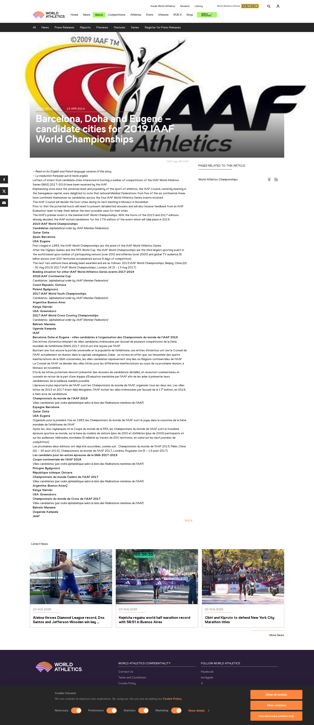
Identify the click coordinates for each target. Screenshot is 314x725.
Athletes (135, 14)
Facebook (207, 671)
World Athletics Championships (218, 179)
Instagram (207, 677)
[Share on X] (4, 191)
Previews (102, 27)
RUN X (178, 14)
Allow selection (276, 705)
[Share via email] (4, 203)
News (86, 14)
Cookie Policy (172, 698)
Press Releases (64, 27)
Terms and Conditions (132, 677)
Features (119, 27)
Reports (85, 27)
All (34, 27)
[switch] (111, 710)
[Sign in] (278, 6)
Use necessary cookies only (276, 716)
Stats (149, 14)
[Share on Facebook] (4, 179)
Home (74, 14)
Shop (189, 14)
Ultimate (163, 14)
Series (135, 27)
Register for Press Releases (163, 27)
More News (276, 635)
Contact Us (125, 671)
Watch (99, 15)
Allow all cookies (276, 694)
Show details (196, 710)
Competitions (116, 14)
